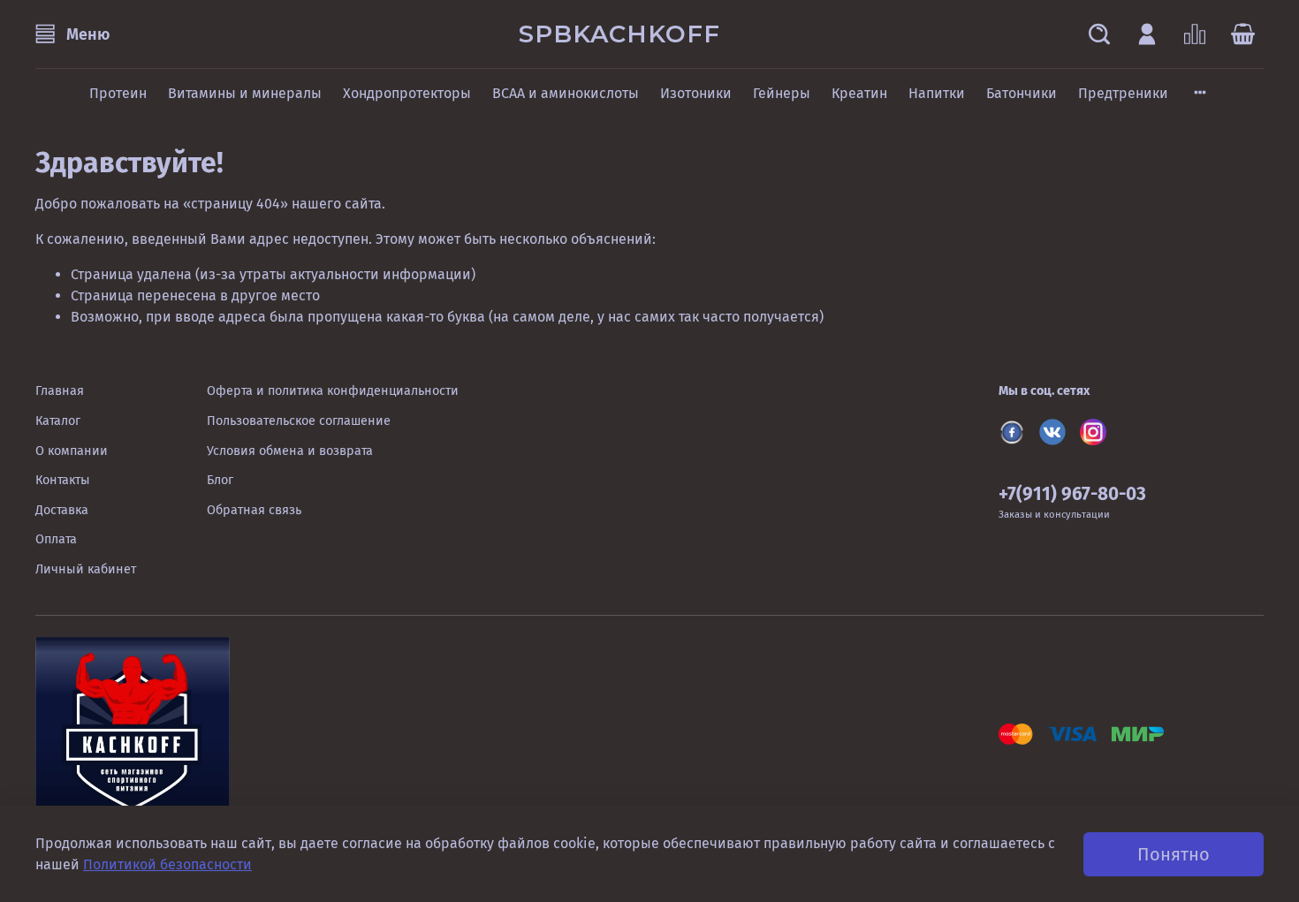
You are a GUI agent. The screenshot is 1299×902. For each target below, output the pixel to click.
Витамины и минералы (245, 93)
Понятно (1173, 854)
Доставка (61, 510)
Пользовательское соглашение (299, 420)
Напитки (936, 93)
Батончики (1021, 93)
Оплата (56, 539)
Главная (59, 390)
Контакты (62, 480)
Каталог (57, 420)
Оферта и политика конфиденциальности (333, 390)
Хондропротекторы (407, 93)
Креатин (859, 93)
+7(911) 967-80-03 (1072, 494)
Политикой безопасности (167, 864)
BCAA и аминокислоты (565, 93)
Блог (220, 480)
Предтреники (1123, 93)
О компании (71, 451)
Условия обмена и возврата (290, 451)
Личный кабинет (85, 569)
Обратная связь (254, 510)
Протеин (118, 93)
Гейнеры (781, 93)
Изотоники (696, 93)
